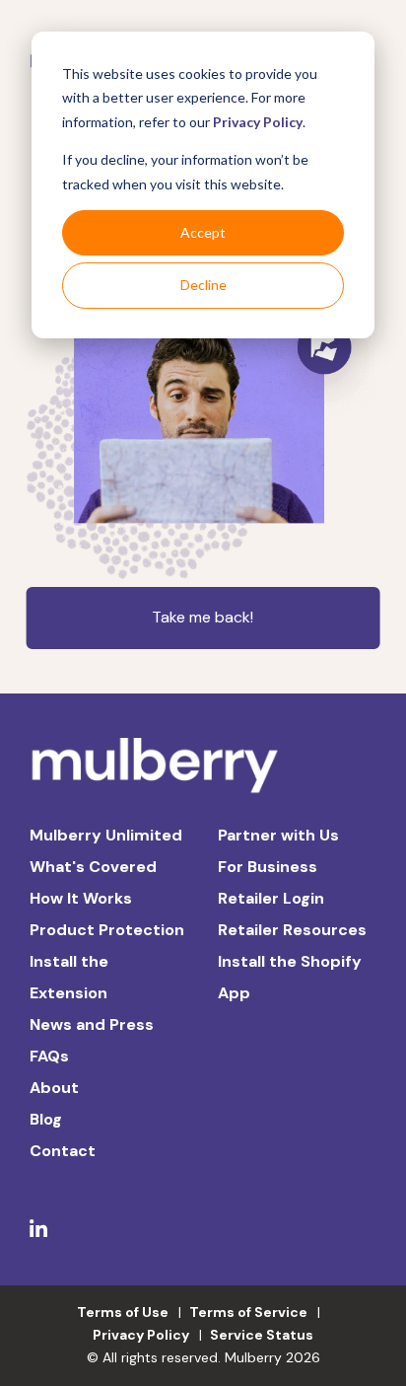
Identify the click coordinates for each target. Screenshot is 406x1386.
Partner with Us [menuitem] (278, 835)
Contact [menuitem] (63, 1150)
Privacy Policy (258, 121)
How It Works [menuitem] (81, 898)
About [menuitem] (54, 1087)
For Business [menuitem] (267, 866)
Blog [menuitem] (46, 1119)
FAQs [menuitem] (49, 1056)
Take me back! (202, 617)
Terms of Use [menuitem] (123, 1312)
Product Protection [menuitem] (107, 929)
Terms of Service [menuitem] (248, 1312)
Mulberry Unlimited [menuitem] (106, 835)
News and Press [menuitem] (92, 1024)
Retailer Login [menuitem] (271, 898)
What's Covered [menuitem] (93, 866)
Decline (203, 284)
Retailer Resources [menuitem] (292, 929)
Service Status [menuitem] (261, 1335)
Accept (203, 232)
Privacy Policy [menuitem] (141, 1335)
